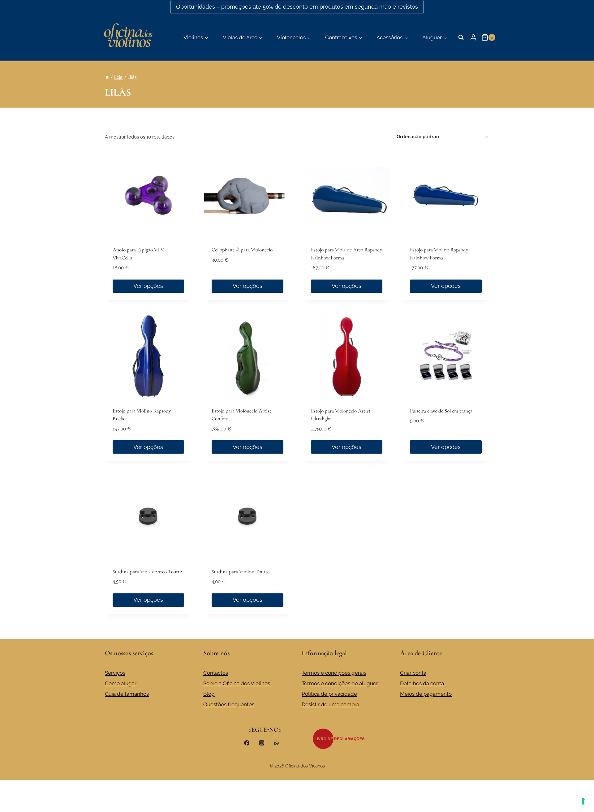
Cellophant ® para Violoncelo (242, 249)
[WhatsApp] (276, 742)
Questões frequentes (228, 704)
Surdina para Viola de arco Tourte (147, 571)
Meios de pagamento (426, 694)
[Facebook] (247, 742)
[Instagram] (261, 742)
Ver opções (148, 286)
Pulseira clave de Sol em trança (441, 411)
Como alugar (120, 683)
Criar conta (413, 673)
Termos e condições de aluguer (340, 683)
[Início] (107, 77)
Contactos (215, 673)
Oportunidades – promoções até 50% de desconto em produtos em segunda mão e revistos (297, 6)
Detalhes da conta (422, 683)
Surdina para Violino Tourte (240, 571)
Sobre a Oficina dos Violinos (236, 683)
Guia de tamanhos (127, 694)
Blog (209, 694)
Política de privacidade (329, 694)
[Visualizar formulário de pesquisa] (461, 37)
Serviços (115, 673)
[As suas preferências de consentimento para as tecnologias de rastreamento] (583, 801)
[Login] (473, 37)
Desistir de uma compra (330, 704)
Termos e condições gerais (334, 673)
